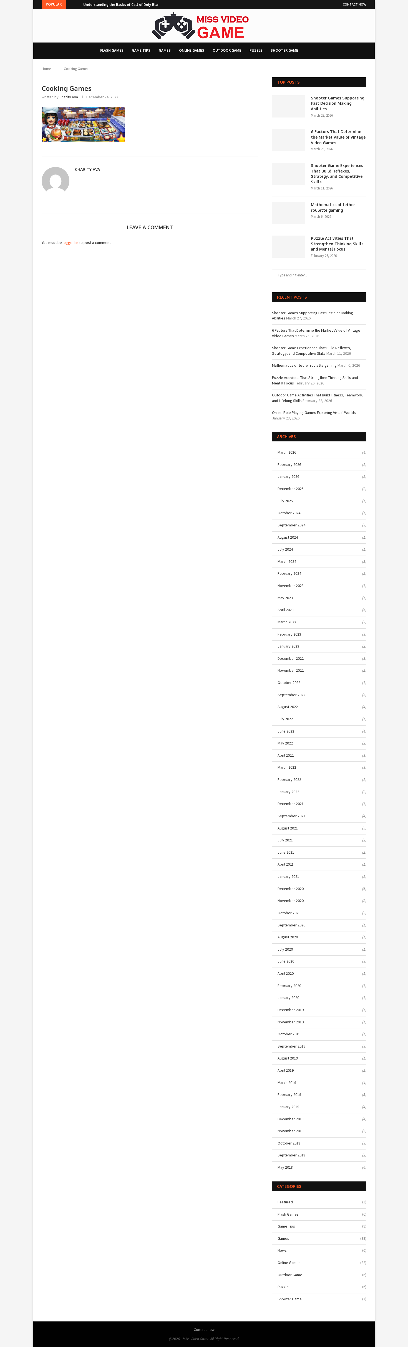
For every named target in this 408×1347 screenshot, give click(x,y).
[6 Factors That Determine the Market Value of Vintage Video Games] (288, 140)
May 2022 (285, 743)
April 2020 (286, 973)
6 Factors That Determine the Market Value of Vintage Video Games (338, 137)
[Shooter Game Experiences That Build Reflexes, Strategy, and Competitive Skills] (288, 174)
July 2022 (285, 718)
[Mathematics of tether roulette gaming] (288, 213)
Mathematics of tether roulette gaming (333, 207)
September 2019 (291, 1046)
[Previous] (71, 4)
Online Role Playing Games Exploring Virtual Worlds (314, 412)
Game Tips (141, 50)
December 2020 (291, 888)
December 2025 (291, 488)
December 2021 (291, 803)
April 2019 (286, 1070)
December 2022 (291, 658)
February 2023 (289, 634)
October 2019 (289, 1033)
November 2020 (291, 900)
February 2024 (289, 573)
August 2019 (288, 1058)
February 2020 (289, 985)
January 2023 (288, 646)
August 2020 (288, 936)
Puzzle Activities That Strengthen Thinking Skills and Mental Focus (337, 243)
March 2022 (287, 767)
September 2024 (291, 525)
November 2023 (291, 585)
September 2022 (291, 694)
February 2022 (289, 779)
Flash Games (112, 50)
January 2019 (288, 1106)
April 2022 (286, 755)
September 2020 (291, 925)
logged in (70, 242)
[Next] (78, 4)
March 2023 (287, 621)
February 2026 (289, 464)
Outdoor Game (227, 50)
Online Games (191, 50)
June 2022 (286, 731)
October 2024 (289, 512)
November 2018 (291, 1130)
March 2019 (287, 1082)
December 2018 (291, 1118)
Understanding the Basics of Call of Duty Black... (123, 5)
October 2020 (289, 912)
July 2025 (285, 500)
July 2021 (285, 840)
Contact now (354, 4)
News (322, 1250)
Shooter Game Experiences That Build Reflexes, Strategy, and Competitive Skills (337, 173)
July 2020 (285, 949)
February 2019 (289, 1094)
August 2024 (288, 537)
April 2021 (286, 864)
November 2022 (291, 670)
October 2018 (289, 1143)
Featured (322, 1201)
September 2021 (291, 815)
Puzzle (256, 50)
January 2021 (288, 876)
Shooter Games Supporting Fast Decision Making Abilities (337, 103)
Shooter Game (284, 50)
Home (46, 68)
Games (165, 50)
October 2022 (289, 682)
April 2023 (286, 609)
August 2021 (288, 828)
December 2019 (291, 1009)
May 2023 (285, 597)
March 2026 (287, 452)
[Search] (309, 51)
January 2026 (288, 476)
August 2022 (288, 706)
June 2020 (286, 961)
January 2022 (288, 791)
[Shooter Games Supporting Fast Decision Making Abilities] (288, 106)
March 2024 (287, 561)
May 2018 (285, 1167)
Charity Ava (68, 96)
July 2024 (285, 549)
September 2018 (291, 1155)
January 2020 (288, 997)
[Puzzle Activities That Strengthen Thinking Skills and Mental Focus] (288, 247)
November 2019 (291, 1021)
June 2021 (286, 852)
